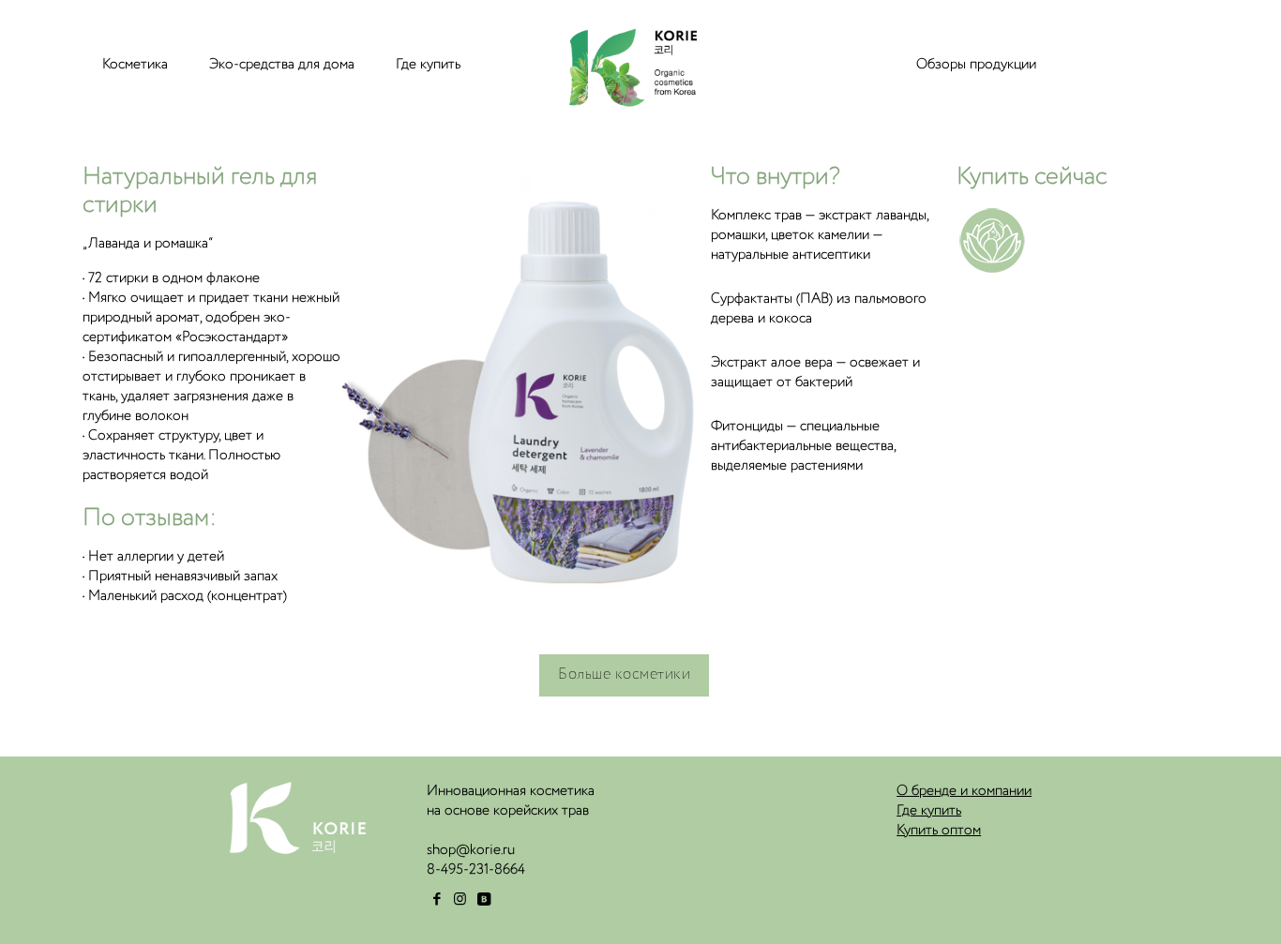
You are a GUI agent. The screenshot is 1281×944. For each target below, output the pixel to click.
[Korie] (628, 64)
